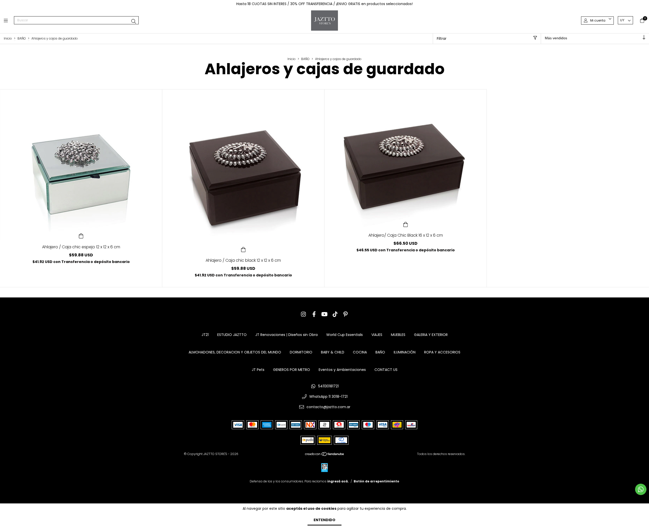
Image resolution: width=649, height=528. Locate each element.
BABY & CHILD (332, 352)
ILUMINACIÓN (405, 352)
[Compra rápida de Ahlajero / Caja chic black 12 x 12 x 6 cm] (243, 249)
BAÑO (21, 38)
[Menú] (9, 20)
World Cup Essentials (344, 334)
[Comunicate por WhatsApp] (640, 489)
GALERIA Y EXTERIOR (431, 334)
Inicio (8, 38)
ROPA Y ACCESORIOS (442, 352)
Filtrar (441, 38)
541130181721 (328, 386)
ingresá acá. (338, 481)
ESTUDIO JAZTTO (232, 334)
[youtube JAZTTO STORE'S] (324, 314)
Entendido (324, 519)
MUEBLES (398, 334)
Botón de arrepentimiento (376, 481)
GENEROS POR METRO (291, 369)
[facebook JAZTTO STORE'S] (314, 314)
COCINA (360, 352)
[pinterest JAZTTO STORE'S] (345, 314)
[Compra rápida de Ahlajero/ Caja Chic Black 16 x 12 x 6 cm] (405, 224)
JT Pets (258, 369)
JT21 (205, 334)
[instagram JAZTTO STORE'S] (303, 314)
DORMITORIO (301, 352)
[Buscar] (133, 21)
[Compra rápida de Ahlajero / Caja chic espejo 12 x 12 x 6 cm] (81, 235)
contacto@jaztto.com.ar (328, 406)
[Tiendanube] (324, 455)
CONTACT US (386, 369)
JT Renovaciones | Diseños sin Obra (286, 334)
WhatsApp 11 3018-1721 (328, 396)
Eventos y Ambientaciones (342, 369)
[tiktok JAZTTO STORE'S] (335, 314)
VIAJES (376, 334)
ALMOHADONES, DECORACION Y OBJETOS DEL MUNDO (235, 352)
